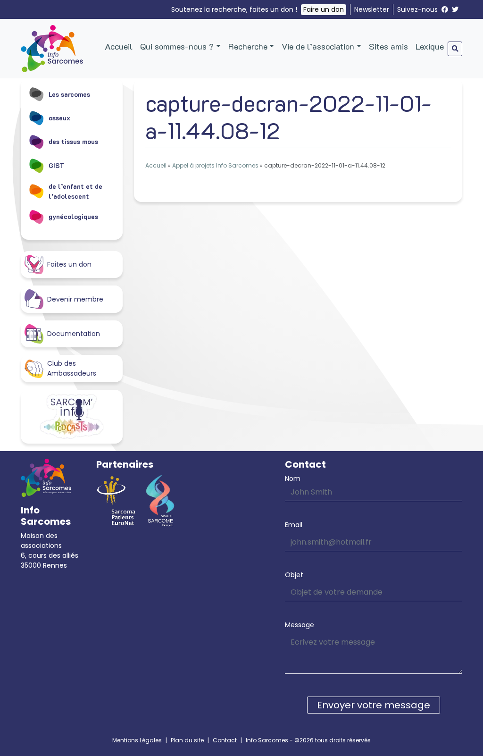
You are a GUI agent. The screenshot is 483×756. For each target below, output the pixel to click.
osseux (59, 117)
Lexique (430, 46)
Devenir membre (75, 299)
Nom (292, 478)
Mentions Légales (137, 740)
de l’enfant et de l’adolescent (75, 191)
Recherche (247, 46)
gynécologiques (73, 216)
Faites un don (69, 264)
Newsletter (371, 9)
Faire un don (323, 9)
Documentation (73, 333)
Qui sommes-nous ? (177, 46)
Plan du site (187, 740)
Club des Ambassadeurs (71, 368)
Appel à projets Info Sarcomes (215, 165)
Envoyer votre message (373, 705)
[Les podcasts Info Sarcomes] (72, 417)
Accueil (119, 46)
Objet (294, 575)
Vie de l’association (318, 46)
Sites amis (388, 46)
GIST (57, 165)
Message (299, 625)
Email (293, 524)
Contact (225, 740)
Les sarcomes (69, 94)
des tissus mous (73, 141)
